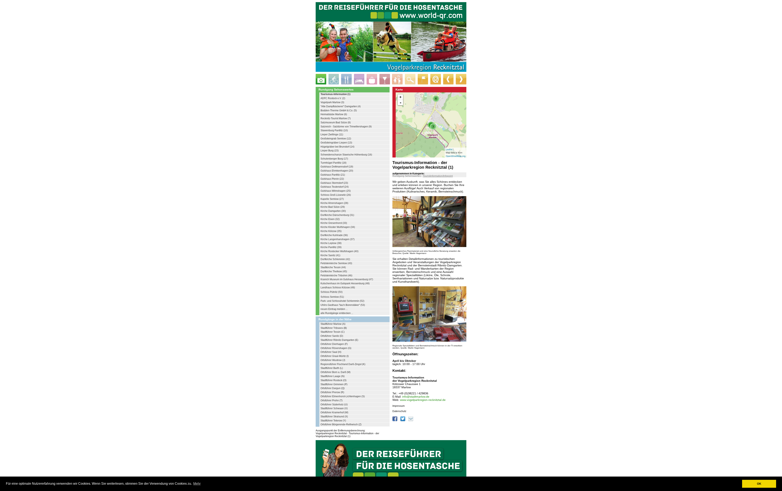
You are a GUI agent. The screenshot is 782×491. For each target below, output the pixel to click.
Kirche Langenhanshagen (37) (338, 239)
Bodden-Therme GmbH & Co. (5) (339, 110)
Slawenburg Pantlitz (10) (334, 130)
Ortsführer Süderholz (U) (334, 404)
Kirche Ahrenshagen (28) (334, 203)
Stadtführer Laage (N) (333, 376)
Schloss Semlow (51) (332, 296)
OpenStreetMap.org (455, 155)
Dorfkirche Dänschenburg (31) (337, 215)
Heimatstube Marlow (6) (334, 114)
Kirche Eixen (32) (330, 219)
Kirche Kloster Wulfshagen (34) (338, 227)
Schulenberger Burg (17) (334, 158)
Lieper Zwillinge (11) (332, 134)
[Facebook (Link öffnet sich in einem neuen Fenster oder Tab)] (395, 420)
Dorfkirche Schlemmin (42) (335, 259)
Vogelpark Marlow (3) (332, 102)
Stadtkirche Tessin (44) (333, 267)
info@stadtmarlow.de (415, 396)
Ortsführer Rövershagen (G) (336, 348)
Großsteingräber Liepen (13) (336, 142)
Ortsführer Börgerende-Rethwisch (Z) (341, 424)
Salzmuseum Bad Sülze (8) (336, 122)
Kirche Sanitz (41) (330, 255)
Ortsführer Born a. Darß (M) (335, 372)
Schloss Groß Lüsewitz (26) (336, 195)
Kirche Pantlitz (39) (331, 247)
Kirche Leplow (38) (331, 243)
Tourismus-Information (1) (335, 94)
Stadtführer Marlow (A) (333, 324)
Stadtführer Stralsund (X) (334, 416)
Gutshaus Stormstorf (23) (334, 183)
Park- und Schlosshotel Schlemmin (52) (342, 301)
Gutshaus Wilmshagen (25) (336, 190)
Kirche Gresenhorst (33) (334, 223)
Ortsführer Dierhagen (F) (334, 344)
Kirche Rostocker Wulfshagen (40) (339, 251)
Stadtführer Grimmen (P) (334, 384)
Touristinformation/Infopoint (438, 176)
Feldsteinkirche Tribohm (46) (336, 275)
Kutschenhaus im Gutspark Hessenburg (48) (345, 283)
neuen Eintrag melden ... (334, 309)
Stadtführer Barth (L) (332, 368)
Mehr (197, 483)
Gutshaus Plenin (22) (332, 178)
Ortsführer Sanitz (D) (332, 336)
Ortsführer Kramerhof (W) (334, 412)
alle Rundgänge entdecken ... (337, 313)
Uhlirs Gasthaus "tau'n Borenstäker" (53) (343, 305)
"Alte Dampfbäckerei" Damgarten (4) (341, 106)
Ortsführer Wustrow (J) (333, 360)
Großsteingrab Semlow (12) (336, 138)
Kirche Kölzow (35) (331, 231)
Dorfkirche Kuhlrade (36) (334, 235)
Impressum (398, 406)
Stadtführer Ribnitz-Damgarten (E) (339, 340)
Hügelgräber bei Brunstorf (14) (337, 146)
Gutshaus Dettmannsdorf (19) (337, 166)
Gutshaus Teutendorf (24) (335, 186)
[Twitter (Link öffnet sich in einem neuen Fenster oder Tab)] (403, 420)
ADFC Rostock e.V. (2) (333, 98)
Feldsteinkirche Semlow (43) (336, 263)
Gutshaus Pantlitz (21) (333, 174)
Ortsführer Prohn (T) (332, 400)
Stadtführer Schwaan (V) (334, 408)
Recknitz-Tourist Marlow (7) (336, 118)
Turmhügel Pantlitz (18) (333, 162)
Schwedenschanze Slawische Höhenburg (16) (346, 154)
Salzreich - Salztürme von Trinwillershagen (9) (346, 126)
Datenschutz (399, 411)
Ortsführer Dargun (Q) (333, 388)
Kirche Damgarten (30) (333, 211)
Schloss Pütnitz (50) (332, 292)
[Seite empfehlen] (410, 420)
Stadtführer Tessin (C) (333, 331)
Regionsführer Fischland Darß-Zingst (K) (343, 364)
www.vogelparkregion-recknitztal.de (423, 399)
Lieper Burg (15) (330, 150)
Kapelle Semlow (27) (332, 199)
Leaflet (449, 149)
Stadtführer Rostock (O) (333, 380)
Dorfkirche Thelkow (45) (334, 271)
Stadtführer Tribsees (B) (334, 328)
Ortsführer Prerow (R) (332, 392)
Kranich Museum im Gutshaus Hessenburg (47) (347, 279)
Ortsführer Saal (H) (331, 352)
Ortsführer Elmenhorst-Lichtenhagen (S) (343, 396)
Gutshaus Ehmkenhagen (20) (337, 170)
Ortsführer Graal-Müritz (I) (335, 356)
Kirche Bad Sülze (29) (333, 207)
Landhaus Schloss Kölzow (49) (338, 287)
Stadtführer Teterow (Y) (333, 420)
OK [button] (759, 483)
